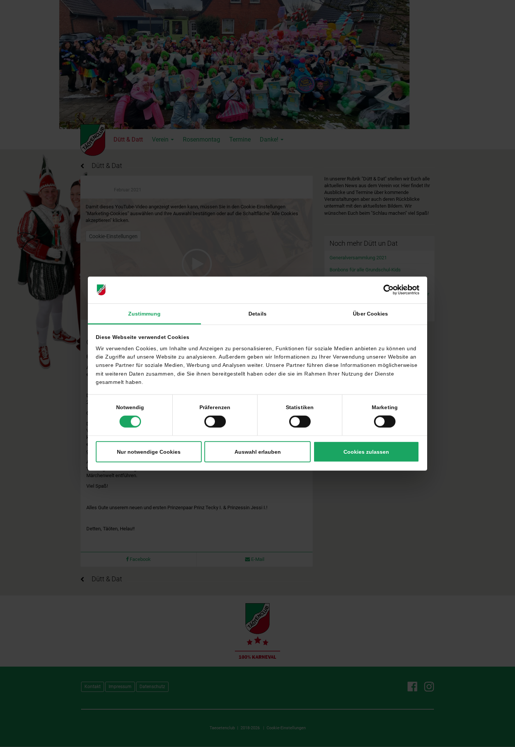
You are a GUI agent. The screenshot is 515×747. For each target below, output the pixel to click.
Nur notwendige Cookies (149, 452)
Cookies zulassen (366, 452)
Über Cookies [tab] (370, 314)
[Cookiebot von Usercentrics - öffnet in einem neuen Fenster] (386, 290)
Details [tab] (257, 314)
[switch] (215, 422)
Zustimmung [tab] (144, 314)
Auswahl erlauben (258, 452)
